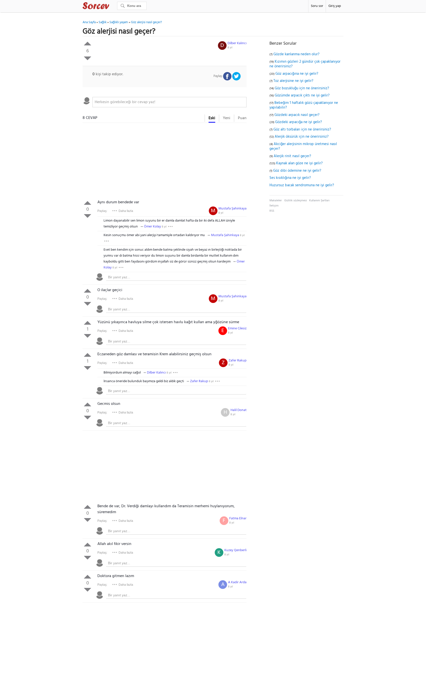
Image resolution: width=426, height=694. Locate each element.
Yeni (226, 118)
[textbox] (169, 102)
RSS (271, 210)
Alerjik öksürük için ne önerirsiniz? (302, 137)
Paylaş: (102, 211)
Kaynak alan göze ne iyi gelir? (299, 163)
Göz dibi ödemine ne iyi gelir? (297, 171)
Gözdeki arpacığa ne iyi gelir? (298, 122)
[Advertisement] (165, 162)
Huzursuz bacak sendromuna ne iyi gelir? (301, 185)
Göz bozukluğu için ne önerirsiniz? (302, 88)
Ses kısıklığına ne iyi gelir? (290, 178)
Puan (242, 118)
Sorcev (112, 6)
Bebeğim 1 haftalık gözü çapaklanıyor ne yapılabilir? (303, 105)
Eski (212, 118)
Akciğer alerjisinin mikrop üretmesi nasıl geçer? (303, 146)
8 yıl (230, 47)
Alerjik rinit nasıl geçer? (292, 156)
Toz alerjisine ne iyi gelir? (293, 81)
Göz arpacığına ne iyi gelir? (296, 74)
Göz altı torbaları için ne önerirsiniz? (302, 129)
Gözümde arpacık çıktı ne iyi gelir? (302, 95)
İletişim (274, 205)
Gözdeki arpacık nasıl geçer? (297, 115)
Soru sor (317, 6)
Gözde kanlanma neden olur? (296, 54)
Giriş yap (334, 6)
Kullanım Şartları (319, 200)
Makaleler (275, 200)
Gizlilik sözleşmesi (295, 200)
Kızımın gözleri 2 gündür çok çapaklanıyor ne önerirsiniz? (304, 64)
